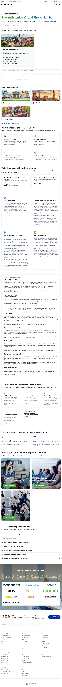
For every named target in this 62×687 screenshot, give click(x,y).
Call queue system (25, 656)
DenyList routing (25, 660)
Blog (43, 645)
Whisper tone (24, 675)
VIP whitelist (24, 669)
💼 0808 (3, 643)
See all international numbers (10, 123)
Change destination (25, 658)
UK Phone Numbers (5, 627)
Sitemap (44, 680)
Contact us (44, 647)
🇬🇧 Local (3, 631)
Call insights (24, 654)
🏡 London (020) (4, 633)
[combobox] (24, 624)
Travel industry (25, 644)
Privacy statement (19, 680)
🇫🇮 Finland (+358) (4, 654)
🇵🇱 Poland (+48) (4, 665)
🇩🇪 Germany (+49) (5, 658)
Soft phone (44, 633)
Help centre (44, 649)
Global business (25, 633)
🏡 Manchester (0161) (5, 635)
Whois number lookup (46, 656)
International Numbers (6, 647)
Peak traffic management (27, 662)
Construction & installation (27, 629)
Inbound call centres (26, 637)
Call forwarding (25, 652)
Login (56, 4)
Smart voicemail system (26, 665)
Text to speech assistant (26, 667)
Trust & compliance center (37, 680)
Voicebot (23, 671)
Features (24, 648)
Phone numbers (6, 8)
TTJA (25, 356)
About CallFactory (45, 643)
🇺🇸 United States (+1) (5, 673)
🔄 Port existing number (6, 637)
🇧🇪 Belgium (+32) (4, 650)
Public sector (24, 641)
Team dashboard (45, 635)
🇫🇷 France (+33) (4, 656)
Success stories (45, 652)
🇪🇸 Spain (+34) (4, 667)
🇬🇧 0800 (3, 641)
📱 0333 (3, 639)
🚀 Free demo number (5, 629)
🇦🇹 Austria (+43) (4, 649)
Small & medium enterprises (27, 643)
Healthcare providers (26, 635)
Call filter (23, 650)
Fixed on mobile (45, 631)
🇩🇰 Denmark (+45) (5, 652)
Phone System (45, 627)
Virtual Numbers (45, 654)
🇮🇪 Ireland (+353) (4, 660)
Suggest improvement (27, 680)
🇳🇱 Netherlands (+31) (5, 664)
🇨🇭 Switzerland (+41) (5, 671)
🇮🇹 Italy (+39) (4, 662)
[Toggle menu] (60, 4)
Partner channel (45, 650)
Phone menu (24, 664)
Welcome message (25, 673)
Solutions (24, 627)
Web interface (45, 637)
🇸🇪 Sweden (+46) (4, 669)
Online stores (24, 639)
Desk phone (44, 629)
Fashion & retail (25, 631)
